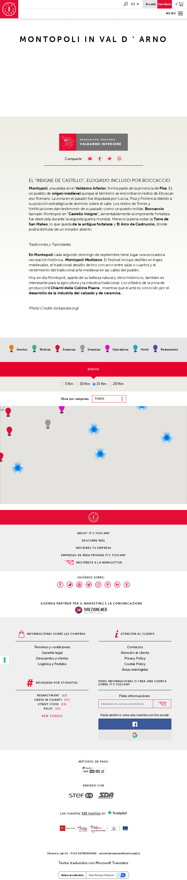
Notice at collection (72, 875)
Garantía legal (52, 653)
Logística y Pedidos (52, 664)
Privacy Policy (135, 658)
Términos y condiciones (52, 647)
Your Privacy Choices (101, 875)
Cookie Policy (134, 664)
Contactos (135, 647)
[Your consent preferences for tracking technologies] (4, 660)
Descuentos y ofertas (52, 658)
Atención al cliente (135, 653)
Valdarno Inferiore (100, 144)
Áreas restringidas (135, 670)
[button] (61, 408)
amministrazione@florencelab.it (119, 853)
